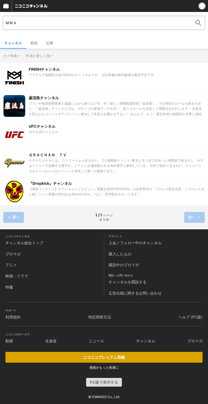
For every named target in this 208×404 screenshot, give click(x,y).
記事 (49, 43)
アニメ (11, 264)
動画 (34, 43)
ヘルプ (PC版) (190, 317)
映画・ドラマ (16, 276)
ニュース (96, 341)
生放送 (51, 341)
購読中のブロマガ (124, 264)
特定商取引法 (99, 317)
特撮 (9, 287)
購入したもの (120, 254)
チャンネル (13, 43)
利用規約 (13, 317)
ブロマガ (13, 254)
